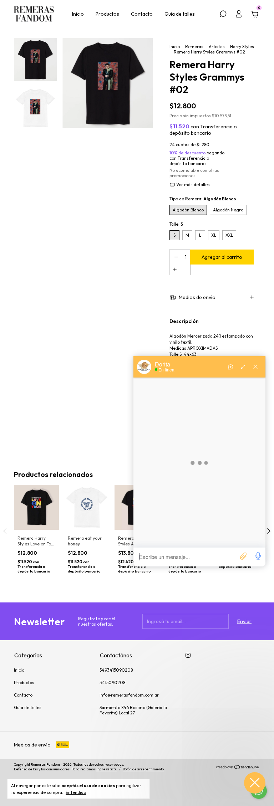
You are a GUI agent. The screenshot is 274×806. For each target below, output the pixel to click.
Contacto (142, 14)
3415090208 (112, 682)
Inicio (78, 14)
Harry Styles (242, 46)
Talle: (176, 224)
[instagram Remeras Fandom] (188, 655)
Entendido (76, 792)
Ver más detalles (192, 184)
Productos (107, 14)
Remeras (194, 46)
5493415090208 (116, 670)
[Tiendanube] (237, 768)
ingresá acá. (106, 769)
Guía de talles (179, 14)
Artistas (217, 46)
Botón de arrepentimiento (143, 769)
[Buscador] (223, 15)
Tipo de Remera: (202, 198)
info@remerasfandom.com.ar (129, 695)
